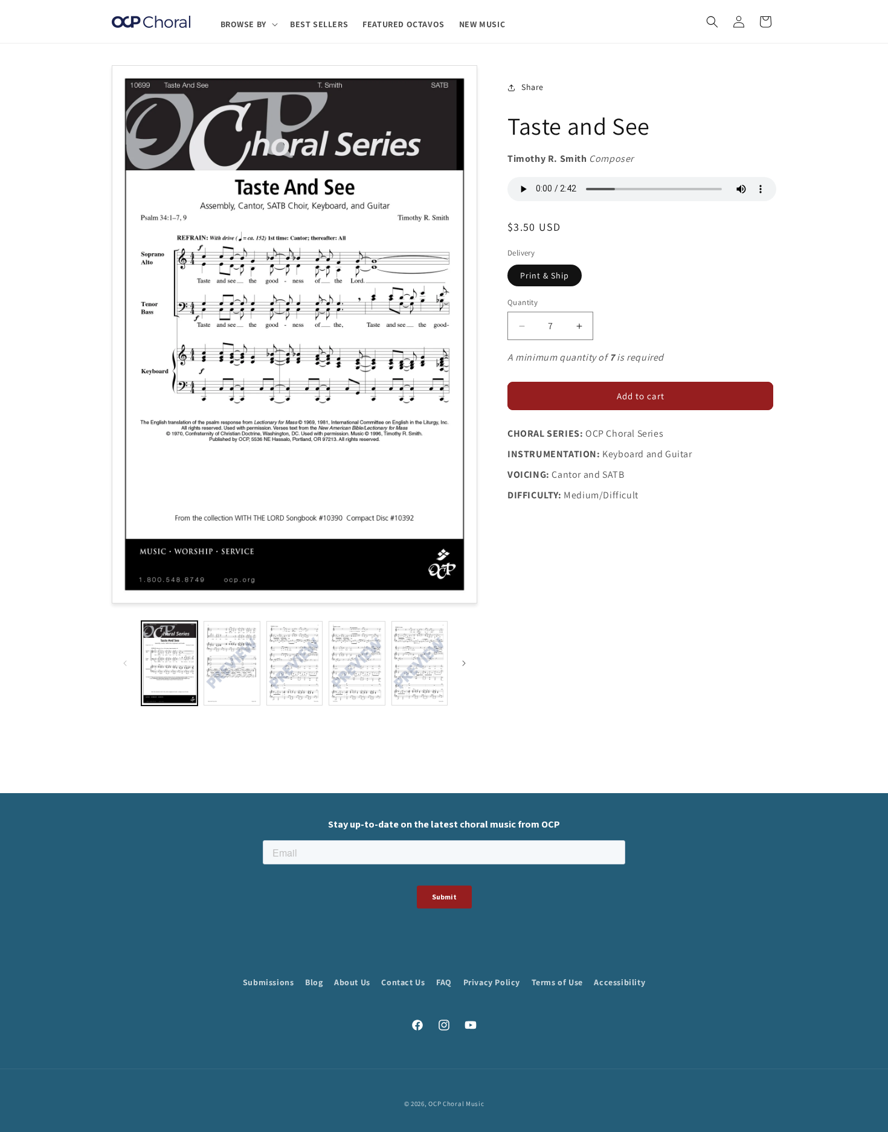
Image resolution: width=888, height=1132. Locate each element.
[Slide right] (464, 663)
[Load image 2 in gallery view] (232, 663)
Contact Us (403, 982)
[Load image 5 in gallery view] (419, 663)
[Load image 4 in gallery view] (357, 663)
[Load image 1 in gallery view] (169, 663)
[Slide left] (125, 663)
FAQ (444, 982)
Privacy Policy (491, 982)
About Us (352, 982)
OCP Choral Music (456, 1103)
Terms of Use (557, 982)
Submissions (268, 982)
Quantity (522, 302)
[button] (248, 24)
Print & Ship (544, 275)
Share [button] (532, 87)
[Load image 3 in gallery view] (294, 663)
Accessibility (619, 982)
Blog (314, 982)
